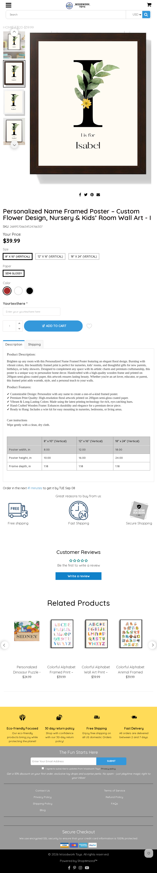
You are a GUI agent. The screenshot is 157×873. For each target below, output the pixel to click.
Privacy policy (78, 470)
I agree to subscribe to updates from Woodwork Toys (80, 468)
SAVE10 (102, 458)
